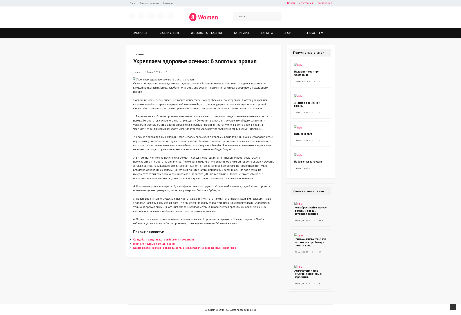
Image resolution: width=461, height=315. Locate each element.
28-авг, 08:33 (301, 81)
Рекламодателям (149, 3)
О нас (133, 3)
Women (204, 17)
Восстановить (324, 3)
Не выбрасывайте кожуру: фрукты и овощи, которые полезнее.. (310, 210)
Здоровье (140, 33)
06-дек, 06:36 (301, 112)
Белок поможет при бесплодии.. (306, 73)
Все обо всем (313, 33)
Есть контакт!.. (303, 133)
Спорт (288, 33)
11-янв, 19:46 (301, 168)
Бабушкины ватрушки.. (308, 161)
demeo (137, 72)
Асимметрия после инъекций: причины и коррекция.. (308, 274)
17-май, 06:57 (301, 140)
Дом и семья (169, 33)
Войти (291, 3)
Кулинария (242, 33)
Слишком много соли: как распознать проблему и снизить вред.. (310, 242)
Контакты (168, 3)
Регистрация (305, 3)
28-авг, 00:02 (301, 220)
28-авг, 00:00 (301, 283)
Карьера (267, 33)
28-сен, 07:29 (152, 72)
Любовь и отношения (207, 33)
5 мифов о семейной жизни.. (307, 104)
